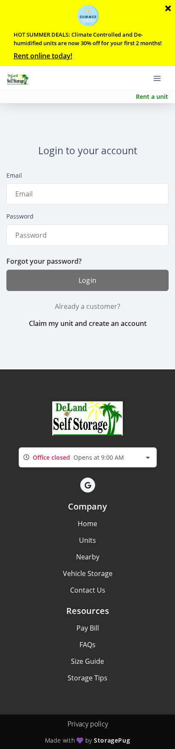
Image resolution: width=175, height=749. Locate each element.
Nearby (87, 557)
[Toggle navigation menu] (160, 78)
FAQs (87, 644)
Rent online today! (43, 55)
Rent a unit (152, 96)
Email (14, 175)
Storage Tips (87, 678)
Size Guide (87, 661)
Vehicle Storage (88, 573)
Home (87, 523)
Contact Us (87, 590)
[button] (87, 485)
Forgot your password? (44, 261)
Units (87, 540)
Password (20, 216)
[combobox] (88, 457)
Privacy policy (88, 724)
